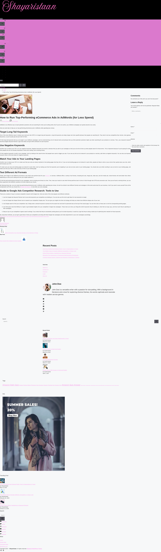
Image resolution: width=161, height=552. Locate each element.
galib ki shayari (83, 385)
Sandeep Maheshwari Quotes (50, 359)
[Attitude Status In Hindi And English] (45, 347)
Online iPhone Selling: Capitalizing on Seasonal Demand (57, 253)
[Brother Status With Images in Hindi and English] (45, 368)
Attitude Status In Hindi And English (52, 349)
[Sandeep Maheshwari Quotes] (45, 358)
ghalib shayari (88, 385)
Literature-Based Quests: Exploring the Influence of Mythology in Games (61, 257)
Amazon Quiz (58, 385)
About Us (45, 267)
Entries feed (3, 542)
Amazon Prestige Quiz (49, 385)
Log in (1, 540)
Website (133, 139)
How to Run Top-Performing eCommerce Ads (11, 216)
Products (45, 271)
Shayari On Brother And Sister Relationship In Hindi (56, 338)
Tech (1, 115)
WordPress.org (3, 546)
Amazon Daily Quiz (11, 385)
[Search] (156, 321)
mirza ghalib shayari (101, 385)
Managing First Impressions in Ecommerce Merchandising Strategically (60, 255)
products (47, 175)
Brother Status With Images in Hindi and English (55, 370)
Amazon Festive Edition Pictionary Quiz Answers (31, 385)
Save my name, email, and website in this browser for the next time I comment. (145, 146)
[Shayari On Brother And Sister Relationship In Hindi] (45, 337)
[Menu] (1, 18)
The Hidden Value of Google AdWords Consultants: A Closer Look (59, 251)
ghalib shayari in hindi (94, 385)
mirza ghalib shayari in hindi (109, 385)
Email (132, 133)
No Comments (15, 121)
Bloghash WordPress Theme (34, 548)
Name (133, 126)
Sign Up (45, 276)
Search (4, 319)
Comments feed (4, 544)
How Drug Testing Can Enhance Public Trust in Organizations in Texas (60, 249)
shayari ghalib (116, 385)
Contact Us (45, 269)
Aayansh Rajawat (4, 223)
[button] (20, 85)
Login (44, 273)
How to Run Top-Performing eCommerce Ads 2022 (36, 216)
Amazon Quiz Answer (71, 385)
